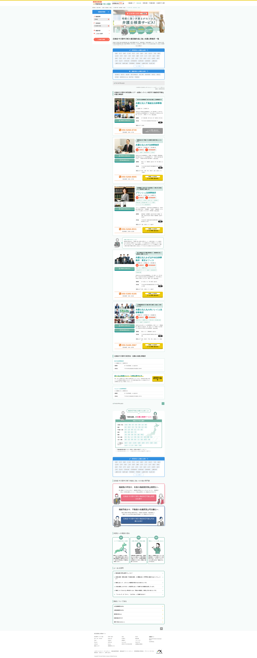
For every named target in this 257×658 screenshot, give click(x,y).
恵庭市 (159, 53)
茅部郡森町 (138, 63)
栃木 (142, 427)
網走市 (154, 55)
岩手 (133, 424)
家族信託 (158, 74)
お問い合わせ (107, 652)
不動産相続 (137, 77)
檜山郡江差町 (152, 63)
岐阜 (132, 432)
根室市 (145, 58)
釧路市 (141, 53)
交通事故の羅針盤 (138, 644)
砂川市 (149, 58)
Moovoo (95, 642)
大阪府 (139, 195)
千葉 (136, 427)
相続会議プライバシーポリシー (126, 651)
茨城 (139, 427)
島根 (138, 437)
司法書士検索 (152, 3)
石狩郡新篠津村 (134, 60)
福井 (142, 429)
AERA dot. (110, 642)
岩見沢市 (150, 53)
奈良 (135, 434)
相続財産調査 (147, 74)
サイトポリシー (107, 651)
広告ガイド (101, 652)
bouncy (109, 644)
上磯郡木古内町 (118, 63)
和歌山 (142, 434)
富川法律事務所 (119, 361)
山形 (142, 424)
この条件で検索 (101, 39)
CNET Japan (110, 636)
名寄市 (136, 58)
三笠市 (141, 58)
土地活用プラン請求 (161, 3)
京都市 (151, 442)
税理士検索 (145, 3)
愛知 (125, 432)
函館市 (124, 53)
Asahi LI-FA (137, 642)
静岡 (129, 432)
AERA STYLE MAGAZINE (127, 644)
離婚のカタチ (96, 645)
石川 (138, 429)
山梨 (129, 429)
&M (95, 638)
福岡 (125, 439)
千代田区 (145, 147)
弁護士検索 (139, 3)
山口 (132, 437)
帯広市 (133, 53)
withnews (96, 644)
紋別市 (128, 58)
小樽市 (145, 53)
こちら (142, 451)
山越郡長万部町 (145, 63)
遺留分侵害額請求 (134, 74)
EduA (95, 640)
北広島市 (117, 55)
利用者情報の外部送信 (138, 651)
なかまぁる (124, 642)
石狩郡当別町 (126, 60)
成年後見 (117, 77)
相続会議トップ (131, 3)
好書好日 (123, 640)
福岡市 (143, 442)
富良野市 (153, 58)
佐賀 (129, 439)
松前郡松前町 (141, 60)
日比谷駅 (152, 315)
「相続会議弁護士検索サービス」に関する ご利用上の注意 (128, 449)
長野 (132, 429)
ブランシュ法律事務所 (146, 193)
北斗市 (145, 55)
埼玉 (133, 427)
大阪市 (145, 195)
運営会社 (96, 652)
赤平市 (124, 58)
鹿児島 (145, 439)
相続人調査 (141, 74)
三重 (135, 432)
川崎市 (136, 445)
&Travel (100, 638)
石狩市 (121, 55)
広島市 (155, 442)
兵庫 (129, 434)
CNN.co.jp (110, 638)
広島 (125, 437)
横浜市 (126, 442)
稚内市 (158, 58)
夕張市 (116, 60)
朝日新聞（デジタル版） (99, 636)
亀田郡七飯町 (125, 63)
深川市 (141, 55)
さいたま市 (131, 445)
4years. (136, 636)
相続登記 (153, 74)
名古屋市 (134, 442)
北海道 (139, 108)
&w (97, 638)
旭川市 (120, 53)
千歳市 (155, 53)
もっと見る (138, 66)
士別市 (132, 58)
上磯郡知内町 (154, 60)
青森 (130, 424)
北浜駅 (152, 195)
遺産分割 (122, 74)
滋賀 (138, 434)
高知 (151, 437)
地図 (160, 122)
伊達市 (125, 55)
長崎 (132, 439)
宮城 (139, 424)
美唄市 (116, 58)
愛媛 (148, 437)
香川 (142, 437)
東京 (125, 427)
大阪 (125, 434)
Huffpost (109, 640)
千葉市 (140, 445)
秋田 (136, 424)
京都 (132, 434)
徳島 (145, 437)
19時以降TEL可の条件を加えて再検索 (157, 378)
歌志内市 (121, 60)
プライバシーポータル (149, 651)
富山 (135, 429)
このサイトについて (98, 651)
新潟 (125, 429)
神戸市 (147, 442)
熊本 (135, 439)
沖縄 (149, 439)
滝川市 (150, 55)
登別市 (133, 55)
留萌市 (158, 55)
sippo (123, 636)
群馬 (146, 427)
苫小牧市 (129, 53)
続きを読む (154, 114)
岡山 (129, 437)
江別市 (129, 55)
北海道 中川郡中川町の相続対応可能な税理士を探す (138, 497)
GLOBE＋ (124, 638)
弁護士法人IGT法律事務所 (147, 145)
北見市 (137, 53)
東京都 (139, 147)
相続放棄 (127, 74)
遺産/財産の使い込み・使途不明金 (126, 77)
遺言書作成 (117, 74)
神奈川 (129, 427)
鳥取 (135, 437)
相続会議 (137, 638)
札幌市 (116, 53)
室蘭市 (137, 55)
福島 (146, 424)
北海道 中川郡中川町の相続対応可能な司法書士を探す (138, 520)
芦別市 (120, 58)
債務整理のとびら (111, 645)
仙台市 (126, 445)
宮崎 (142, 439)
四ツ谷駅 (152, 147)
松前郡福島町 (147, 60)
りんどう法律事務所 (120, 388)
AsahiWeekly (151, 641)
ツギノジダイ (138, 640)
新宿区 (145, 262)
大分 (138, 439)
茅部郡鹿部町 (132, 63)
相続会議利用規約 (115, 651)
